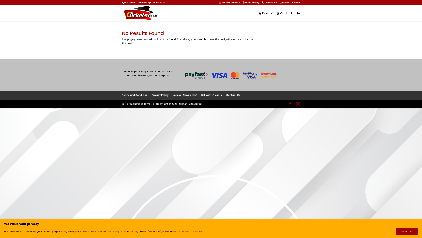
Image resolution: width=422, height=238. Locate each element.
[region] (211, 228)
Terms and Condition (135, 95)
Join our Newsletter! (185, 95)
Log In (295, 13)
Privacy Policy (160, 95)
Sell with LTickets (230, 2)
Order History (252, 2)
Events (266, 13)
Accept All (407, 231)
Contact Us (270, 2)
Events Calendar (291, 2)
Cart (283, 13)
